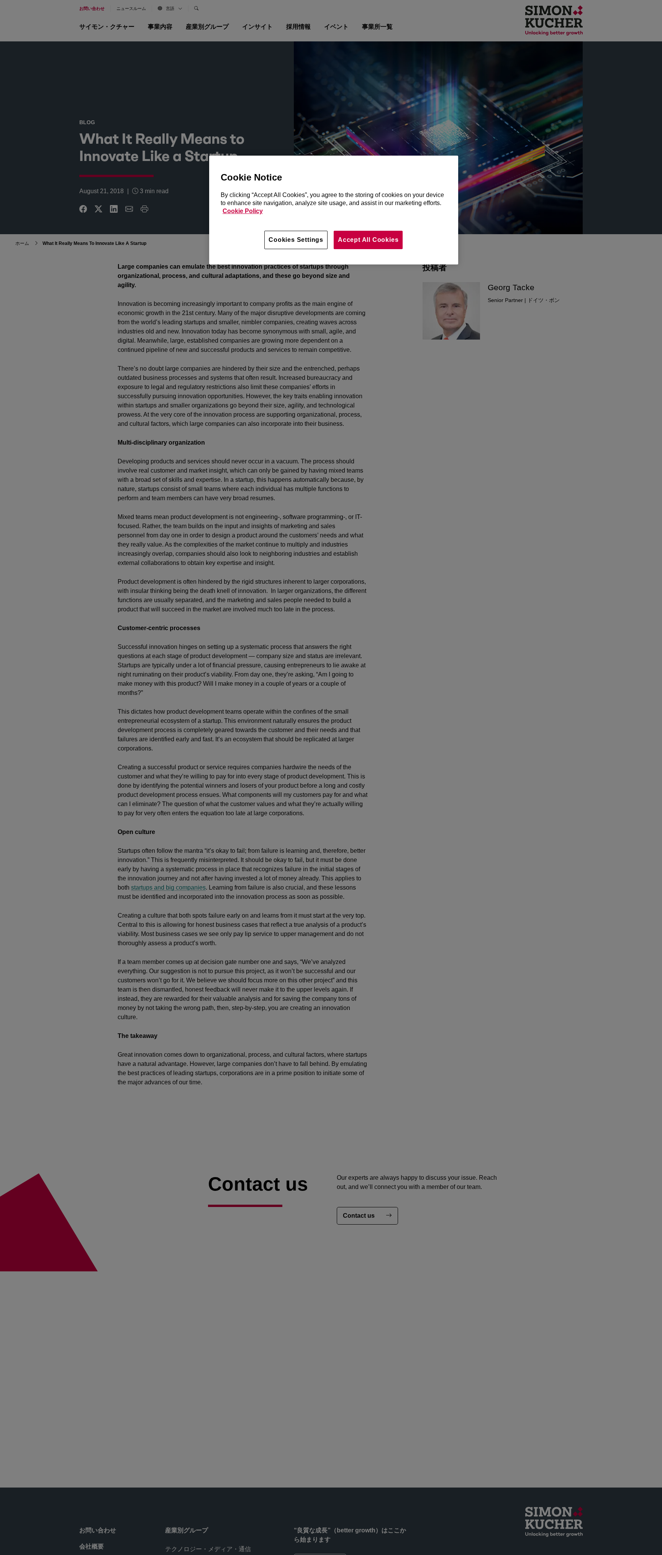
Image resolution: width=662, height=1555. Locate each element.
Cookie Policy (243, 211)
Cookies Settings (296, 239)
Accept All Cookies (368, 239)
